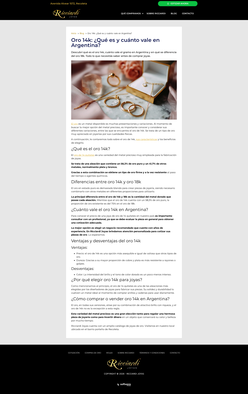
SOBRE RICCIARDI (126, 353)
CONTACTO (175, 353)
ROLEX (109, 353)
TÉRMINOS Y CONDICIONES (152, 353)
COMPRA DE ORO (93, 353)
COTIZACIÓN (74, 353)
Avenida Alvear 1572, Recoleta (68, 3)
